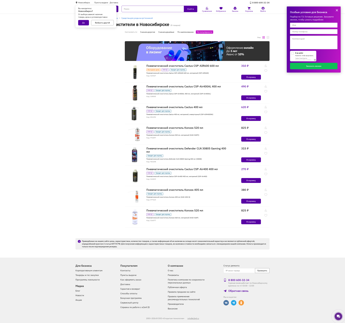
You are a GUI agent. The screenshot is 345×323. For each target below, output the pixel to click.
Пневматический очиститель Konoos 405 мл (174, 189)
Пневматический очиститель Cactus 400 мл (174, 107)
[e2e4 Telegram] (233, 302)
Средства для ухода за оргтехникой (137, 18)
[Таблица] (268, 37)
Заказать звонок (313, 66)
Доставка (114, 2)
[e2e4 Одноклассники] (241, 302)
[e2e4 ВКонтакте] (226, 302)
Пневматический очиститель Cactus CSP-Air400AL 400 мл (183, 86)
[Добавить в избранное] (265, 70)
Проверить (262, 270)
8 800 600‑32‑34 (261, 2)
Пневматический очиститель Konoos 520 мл (174, 127)
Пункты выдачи (101, 2)
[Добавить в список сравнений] (265, 65)
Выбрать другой (102, 22)
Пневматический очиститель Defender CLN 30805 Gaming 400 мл (186, 150)
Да (83, 22)
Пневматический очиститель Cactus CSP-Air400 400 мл (182, 169)
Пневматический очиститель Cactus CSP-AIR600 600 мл (182, 65)
